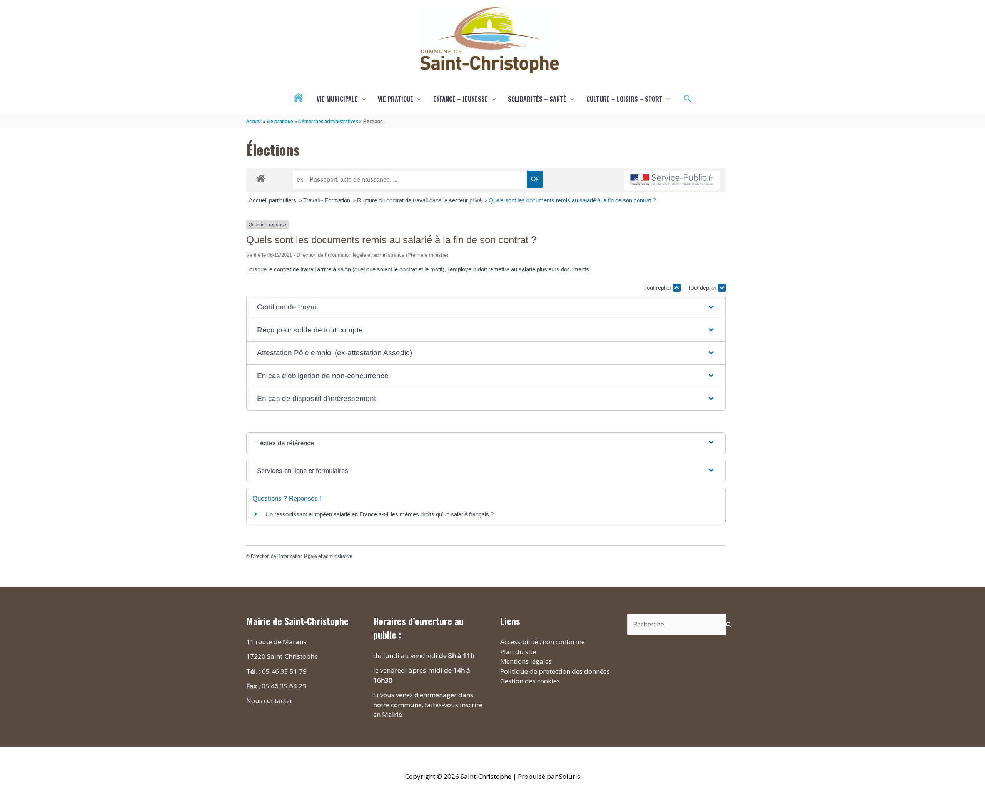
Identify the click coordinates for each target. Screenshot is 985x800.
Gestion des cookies (530, 680)
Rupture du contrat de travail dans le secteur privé (420, 200)
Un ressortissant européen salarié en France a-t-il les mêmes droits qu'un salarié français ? (379, 514)
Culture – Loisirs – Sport (624, 99)
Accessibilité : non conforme (542, 641)
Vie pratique (395, 99)
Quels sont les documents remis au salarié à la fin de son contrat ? (572, 200)
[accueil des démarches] (260, 177)
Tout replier (658, 287)
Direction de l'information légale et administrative (301, 556)
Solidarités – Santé (537, 99)
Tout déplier (703, 287)
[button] (688, 99)
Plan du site (518, 651)
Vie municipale (337, 99)
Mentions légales (526, 661)
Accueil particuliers (273, 200)
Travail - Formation (327, 200)
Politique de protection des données (555, 671)
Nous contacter (269, 700)
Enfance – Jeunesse (460, 99)
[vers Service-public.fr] (672, 180)
